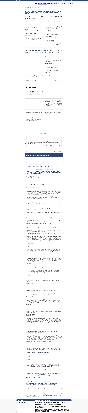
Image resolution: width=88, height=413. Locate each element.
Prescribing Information (55, 1)
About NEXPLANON (42, 3)
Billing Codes (71, 1)
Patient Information (64, 1)
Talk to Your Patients (28, 148)
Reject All (51, 145)
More (71, 3)
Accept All (58, 145)
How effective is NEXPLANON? (32, 87)
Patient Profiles (63, 3)
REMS (49, 1)
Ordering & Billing (51, 3)
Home (36, 3)
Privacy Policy (34, 143)
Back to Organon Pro (20, 0)
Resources (57, 3)
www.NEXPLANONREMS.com (43, 233)
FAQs (68, 3)
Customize (45, 145)
